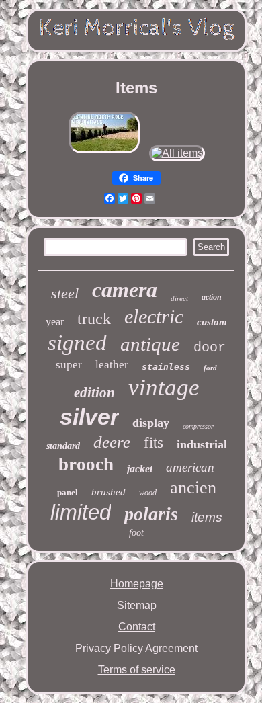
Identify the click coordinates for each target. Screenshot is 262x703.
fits (153, 442)
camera (124, 290)
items (206, 517)
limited (80, 512)
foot (136, 533)
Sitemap (137, 605)
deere (111, 442)
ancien (193, 487)
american (190, 467)
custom (212, 322)
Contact (136, 626)
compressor (198, 426)
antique (150, 344)
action (212, 297)
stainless (166, 367)
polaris (151, 513)
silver (89, 416)
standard (63, 446)
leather (111, 364)
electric (153, 316)
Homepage (136, 583)
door (209, 348)
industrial (202, 444)
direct (179, 298)
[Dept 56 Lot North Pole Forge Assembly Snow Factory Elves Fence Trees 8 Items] (104, 153)
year (55, 321)
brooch (86, 464)
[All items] (177, 153)
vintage (164, 387)
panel (67, 492)
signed (77, 343)
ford (210, 368)
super (69, 364)
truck (94, 318)
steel (65, 293)
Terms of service (136, 669)
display (150, 422)
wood (148, 492)
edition (94, 392)
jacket (139, 468)
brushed (108, 492)
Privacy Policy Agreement (136, 648)
